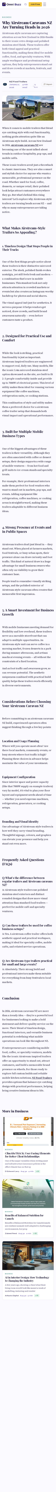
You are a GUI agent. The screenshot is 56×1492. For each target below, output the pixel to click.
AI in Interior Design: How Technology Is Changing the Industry (27, 1279)
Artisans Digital (12, 1296)
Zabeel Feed (11, 1233)
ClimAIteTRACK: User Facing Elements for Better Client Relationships (27, 1155)
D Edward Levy (12, 1171)
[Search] (25, 4)
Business (6, 17)
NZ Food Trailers (18, 82)
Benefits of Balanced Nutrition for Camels (24, 1217)
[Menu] (44, 4)
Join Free (35, 4)
